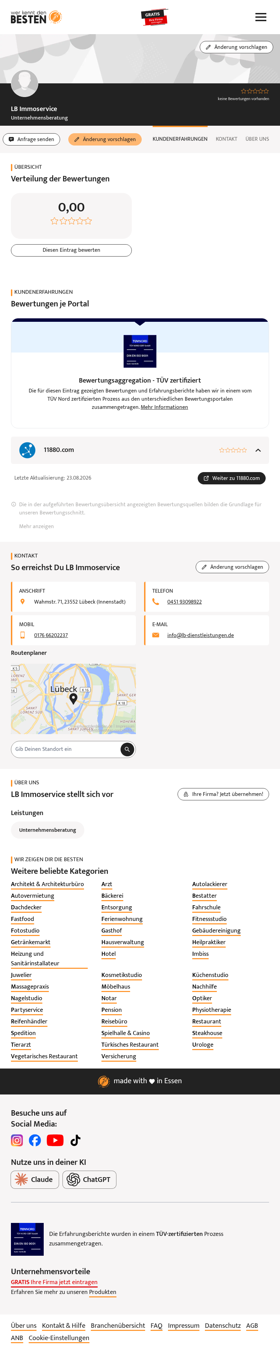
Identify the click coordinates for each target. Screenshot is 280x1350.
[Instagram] (17, 1140)
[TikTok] (75, 1140)
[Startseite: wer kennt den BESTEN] (36, 17)
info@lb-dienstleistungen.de (200, 635)
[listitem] (47, 885)
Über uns (257, 139)
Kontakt (226, 139)
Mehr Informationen (164, 407)
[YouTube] (55, 1140)
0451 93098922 (184, 602)
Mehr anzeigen (36, 526)
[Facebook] (35, 1140)
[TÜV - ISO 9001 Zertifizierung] (27, 1239)
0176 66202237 (51, 635)
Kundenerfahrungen (180, 139)
